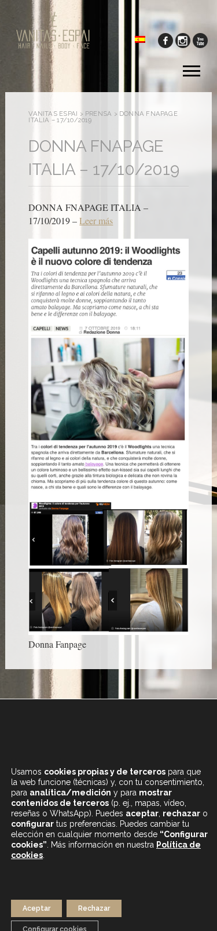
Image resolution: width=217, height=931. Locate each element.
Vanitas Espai (53, 113)
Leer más (96, 220)
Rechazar (94, 908)
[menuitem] (140, 38)
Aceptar (36, 908)
